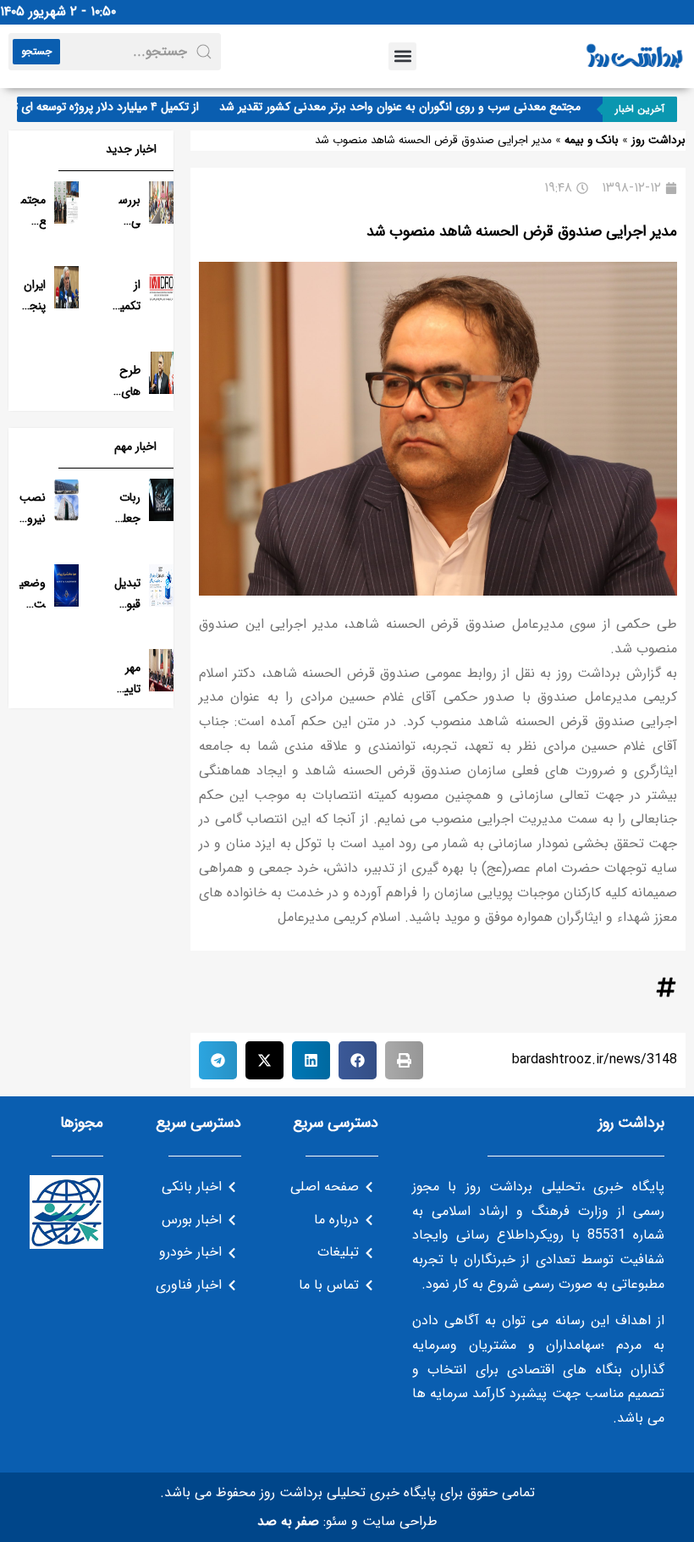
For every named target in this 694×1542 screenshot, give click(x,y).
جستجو (36, 51)
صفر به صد (288, 1521)
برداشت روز (658, 140)
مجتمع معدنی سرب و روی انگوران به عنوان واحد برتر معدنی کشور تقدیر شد (413, 106)
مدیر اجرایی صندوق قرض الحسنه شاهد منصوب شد (521, 231)
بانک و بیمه (592, 140)
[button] (402, 56)
